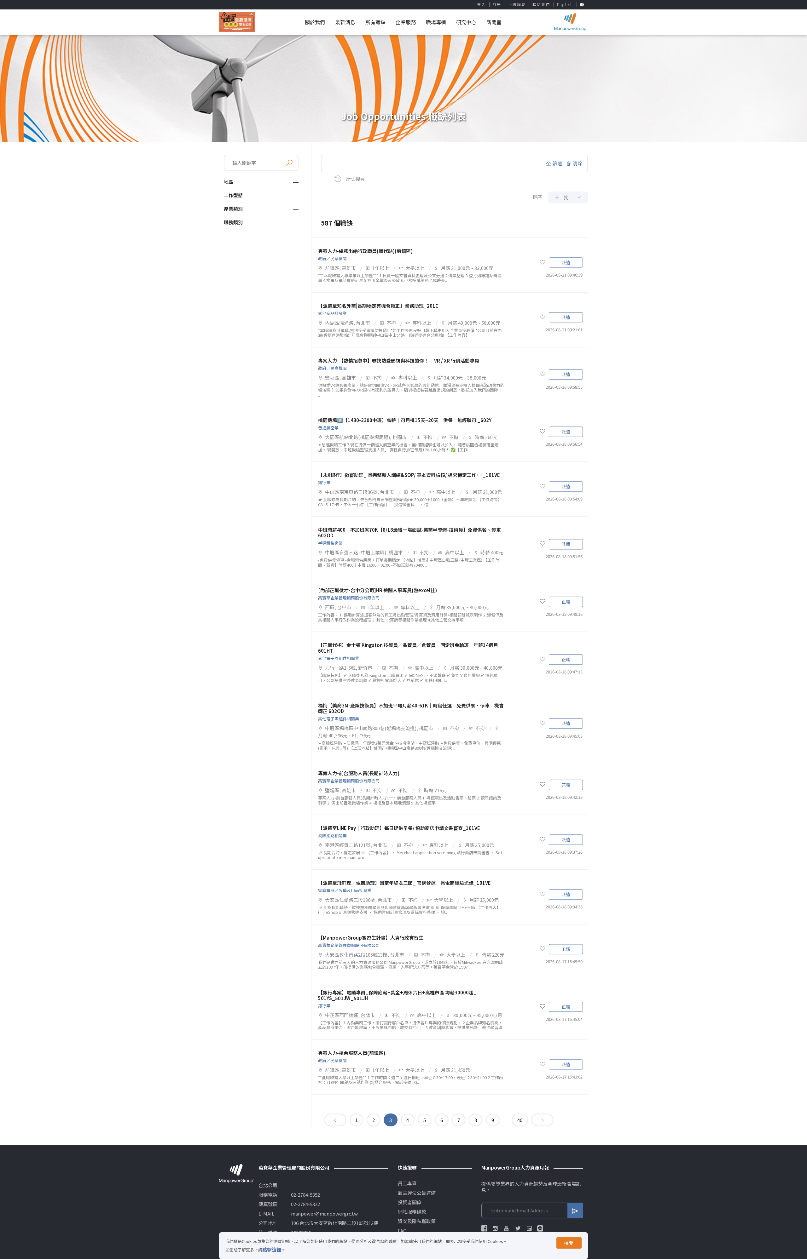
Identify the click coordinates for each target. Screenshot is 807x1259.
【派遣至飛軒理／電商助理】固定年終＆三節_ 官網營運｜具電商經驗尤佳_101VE (404, 882)
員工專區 (407, 1183)
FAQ (402, 1230)
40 (519, 1120)
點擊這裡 (271, 1249)
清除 (577, 163)
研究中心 (466, 22)
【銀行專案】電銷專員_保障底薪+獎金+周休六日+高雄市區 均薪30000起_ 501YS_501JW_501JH (397, 995)
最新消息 (345, 22)
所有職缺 (375, 22)
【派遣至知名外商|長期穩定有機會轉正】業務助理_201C (378, 305)
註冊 (497, 4)
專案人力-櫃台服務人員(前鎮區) (351, 1053)
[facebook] (484, 1228)
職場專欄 (436, 22)
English (565, 4)
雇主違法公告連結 (417, 1193)
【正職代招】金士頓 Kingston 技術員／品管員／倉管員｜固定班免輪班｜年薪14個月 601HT (408, 648)
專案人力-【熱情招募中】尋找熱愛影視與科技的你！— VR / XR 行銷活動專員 (398, 360)
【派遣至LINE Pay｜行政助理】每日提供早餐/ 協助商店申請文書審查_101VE (399, 828)
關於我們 (315, 22)
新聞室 (494, 22)
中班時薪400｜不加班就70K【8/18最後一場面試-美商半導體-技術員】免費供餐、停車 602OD (409, 532)
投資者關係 (409, 1202)
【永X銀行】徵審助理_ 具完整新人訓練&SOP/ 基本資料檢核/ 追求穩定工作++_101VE (409, 475)
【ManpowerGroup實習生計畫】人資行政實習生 (370, 937)
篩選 (557, 163)
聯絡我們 (541, 4)
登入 (481, 4)
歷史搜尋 (355, 178)
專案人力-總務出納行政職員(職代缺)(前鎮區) (365, 251)
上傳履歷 (516, 4)
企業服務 (406, 22)
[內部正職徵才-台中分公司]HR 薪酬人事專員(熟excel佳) (377, 590)
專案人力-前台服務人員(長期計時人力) (358, 773)
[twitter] (517, 1228)
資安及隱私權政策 (417, 1221)
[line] (540, 1228)
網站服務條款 (412, 1212)
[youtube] (506, 1228)
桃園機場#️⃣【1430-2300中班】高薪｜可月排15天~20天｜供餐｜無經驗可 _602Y (404, 420)
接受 (569, 1243)
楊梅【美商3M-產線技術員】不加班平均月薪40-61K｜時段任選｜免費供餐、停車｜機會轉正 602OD (411, 708)
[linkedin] (529, 1228)
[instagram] (495, 1228)
